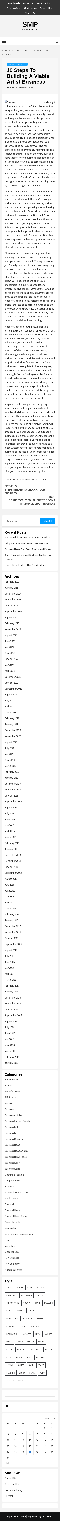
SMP (30, 24)
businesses (11, 1295)
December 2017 (13, 926)
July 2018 (9, 884)
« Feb (7, 1463)
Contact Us (30, 12)
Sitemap (9, 1496)
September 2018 (13, 872)
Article (8, 1085)
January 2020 (11, 777)
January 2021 (11, 724)
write (20, 1380)
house (23, 1326)
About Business (13, 1079)
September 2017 (13, 944)
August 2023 (11, 635)
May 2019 (9, 825)
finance (21, 1310)
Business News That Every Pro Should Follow (28, 549)
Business (9, 1103)
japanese (26, 1334)
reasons (49, 1349)
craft (37, 1303)
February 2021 (12, 718)
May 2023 (9, 647)
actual (20, 1287)
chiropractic (12, 1303)
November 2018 (13, 861)
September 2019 (13, 801)
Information (11, 1228)
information (12, 1334)
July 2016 (9, 1027)
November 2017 (13, 932)
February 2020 (12, 771)
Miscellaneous (12, 1251)
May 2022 (9, 665)
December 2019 (13, 783)
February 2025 (12, 623)
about (9, 1287)
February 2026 (12, 581)
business (29, 479)
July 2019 (9, 813)
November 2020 (13, 736)
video (42, 1373)
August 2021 (11, 694)
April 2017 (10, 973)
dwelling (48, 1303)
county (26, 1303)
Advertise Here (12, 1484)
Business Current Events (17, 1121)
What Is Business (13, 1269)
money (20, 1341)
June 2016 (10, 1033)
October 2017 (11, 938)
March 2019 (10, 837)
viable (44, 479)
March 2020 (10, 765)
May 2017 (9, 967)
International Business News (19, 1234)
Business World (13, 8)
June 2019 (10, 819)
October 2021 (11, 682)
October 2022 (11, 659)
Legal (7, 1240)
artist (13, 479)
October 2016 (11, 1009)
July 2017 (9, 956)
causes (39, 1295)
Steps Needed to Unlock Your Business (25, 489)
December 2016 (13, 997)
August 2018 (11, 878)
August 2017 (11, 950)
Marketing (10, 1246)
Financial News (12, 1210)
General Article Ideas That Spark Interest (26, 565)
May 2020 (9, 754)
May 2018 (9, 896)
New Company (12, 1263)
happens (41, 1318)
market (48, 1334)
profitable (36, 1349)
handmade (27, 1318)
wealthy (10, 1380)
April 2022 (10, 670)
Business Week (12, 1162)
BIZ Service (28, 3)
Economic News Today (16, 1192)
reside (29, 1357)
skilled (21, 1365)
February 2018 (12, 914)
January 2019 (11, 849)
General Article (13, 3)
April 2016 (10, 1045)
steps (37, 479)
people (9, 1349)
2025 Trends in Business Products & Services (27, 537)
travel (32, 1373)
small (31, 1365)
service (9, 1365)
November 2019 (13, 789)
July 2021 (9, 700)
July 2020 (9, 748)
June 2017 (10, 962)
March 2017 (10, 979)
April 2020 (10, 760)
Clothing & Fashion (14, 1174)
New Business (12, 1257)
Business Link (11, 1127)
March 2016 (10, 1051)
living (38, 1334)
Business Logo (12, 1133)
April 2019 (10, 831)
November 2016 (13, 1003)
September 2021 (13, 688)
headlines (11, 1326)
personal (22, 1349)
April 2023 (10, 653)
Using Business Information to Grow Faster (27, 543)
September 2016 (13, 1015)
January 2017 (11, 991)
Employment (11, 1198)
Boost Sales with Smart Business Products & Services (28, 557)
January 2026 (11, 587)
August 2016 (11, 1021)
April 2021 (10, 706)
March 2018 (10, 908)
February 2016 (12, 1057)
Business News (46, 8)
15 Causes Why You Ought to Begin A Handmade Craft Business (31, 500)
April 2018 (10, 902)
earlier (9, 1310)
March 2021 (10, 712)
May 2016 (9, 1039)
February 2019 (12, 843)
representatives (14, 1357)
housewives (35, 1326)
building (20, 479)
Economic (10, 1186)
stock (22, 1373)
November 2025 (13, 599)
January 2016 (11, 1063)
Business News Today (16, 1156)
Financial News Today (16, 1216)
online (41, 1341)
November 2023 (13, 629)
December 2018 (13, 855)
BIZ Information (30, 8)
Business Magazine (14, 1139)
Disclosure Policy (13, 1490)
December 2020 (13, 730)
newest (30, 1341)
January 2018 (11, 920)
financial (33, 1310)
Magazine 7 (33, 1516)
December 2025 (13, 593)
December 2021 (13, 676)
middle (9, 1341)
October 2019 (11, 795)
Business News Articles (16, 1151)
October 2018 (11, 867)
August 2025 (11, 617)
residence (41, 1357)
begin (29, 1287)
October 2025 (11, 605)
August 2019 (11, 807)
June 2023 (10, 641)
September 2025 (13, 611)
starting (10, 1373)
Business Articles (44, 3)
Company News (13, 1180)
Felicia (13, 87)
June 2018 (10, 890)
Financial (9, 1204)
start (41, 1365)
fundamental (12, 1318)
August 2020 (11, 742)
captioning (26, 1295)
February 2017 (12, 985)
